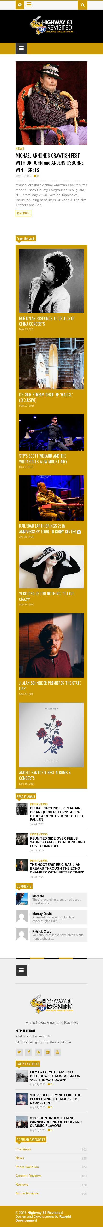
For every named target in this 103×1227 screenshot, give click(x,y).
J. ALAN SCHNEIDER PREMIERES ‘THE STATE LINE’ (50, 685)
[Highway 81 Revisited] (51, 32)
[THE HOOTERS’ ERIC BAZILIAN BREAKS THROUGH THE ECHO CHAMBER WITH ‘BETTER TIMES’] (22, 865)
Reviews (51, 1184)
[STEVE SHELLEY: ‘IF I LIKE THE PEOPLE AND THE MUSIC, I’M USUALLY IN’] (22, 1099)
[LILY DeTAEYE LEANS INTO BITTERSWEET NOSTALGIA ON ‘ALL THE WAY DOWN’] (22, 1076)
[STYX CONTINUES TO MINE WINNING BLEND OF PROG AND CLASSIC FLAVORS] (22, 1122)
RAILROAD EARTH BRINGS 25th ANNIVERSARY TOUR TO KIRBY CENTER (48, 528)
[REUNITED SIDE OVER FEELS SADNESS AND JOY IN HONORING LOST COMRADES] (22, 839)
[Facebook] (28, 1052)
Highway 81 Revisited (45, 1213)
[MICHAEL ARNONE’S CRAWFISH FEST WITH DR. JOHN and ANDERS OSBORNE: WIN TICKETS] (51, 103)
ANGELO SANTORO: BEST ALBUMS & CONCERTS (45, 775)
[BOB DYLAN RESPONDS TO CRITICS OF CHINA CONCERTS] (51, 281)
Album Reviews (51, 1193)
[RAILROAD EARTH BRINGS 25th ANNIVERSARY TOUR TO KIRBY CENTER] (51, 498)
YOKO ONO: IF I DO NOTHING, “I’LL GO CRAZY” (46, 596)
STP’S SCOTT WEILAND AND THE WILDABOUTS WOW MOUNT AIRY (43, 458)
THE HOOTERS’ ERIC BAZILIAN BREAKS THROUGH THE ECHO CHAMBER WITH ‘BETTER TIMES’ (57, 868)
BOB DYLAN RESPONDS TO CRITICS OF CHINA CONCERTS (47, 321)
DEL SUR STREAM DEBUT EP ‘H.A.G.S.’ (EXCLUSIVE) (46, 397)
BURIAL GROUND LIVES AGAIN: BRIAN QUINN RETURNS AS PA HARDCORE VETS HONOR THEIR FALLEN (56, 814)
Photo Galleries (51, 1167)
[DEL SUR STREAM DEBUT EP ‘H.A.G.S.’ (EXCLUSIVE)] (51, 363)
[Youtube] (57, 1052)
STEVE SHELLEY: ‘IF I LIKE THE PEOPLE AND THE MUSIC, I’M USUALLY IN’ (55, 1099)
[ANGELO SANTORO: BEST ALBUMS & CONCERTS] (51, 735)
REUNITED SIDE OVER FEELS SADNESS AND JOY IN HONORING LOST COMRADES (57, 842)
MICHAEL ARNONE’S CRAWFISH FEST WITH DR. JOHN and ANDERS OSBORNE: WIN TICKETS (50, 162)
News (20, 148)
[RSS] (38, 1052)
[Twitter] (19, 1052)
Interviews (39, 804)
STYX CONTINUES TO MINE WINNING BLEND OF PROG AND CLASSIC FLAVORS (56, 1122)
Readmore (23, 213)
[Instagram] (48, 1052)
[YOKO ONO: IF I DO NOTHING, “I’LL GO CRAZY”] (51, 566)
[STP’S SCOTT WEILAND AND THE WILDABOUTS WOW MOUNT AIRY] (51, 432)
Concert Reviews (51, 1176)
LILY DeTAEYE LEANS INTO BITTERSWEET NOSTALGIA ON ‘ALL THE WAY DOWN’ (55, 1076)
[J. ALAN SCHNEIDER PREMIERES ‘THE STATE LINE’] (51, 645)
